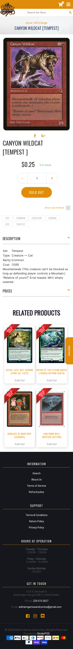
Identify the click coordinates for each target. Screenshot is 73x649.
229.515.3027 (40, 600)
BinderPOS (43, 633)
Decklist (69, 351)
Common (20, 218)
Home (29, 22)
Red (7, 224)
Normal (53, 218)
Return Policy (36, 521)
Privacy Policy (36, 527)
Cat (7, 218)
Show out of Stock (54, 207)
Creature (37, 218)
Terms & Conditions (36, 515)
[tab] (36, 240)
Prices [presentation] (7, 291)
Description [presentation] (11, 238)
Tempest (21, 224)
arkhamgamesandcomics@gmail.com (40, 606)
